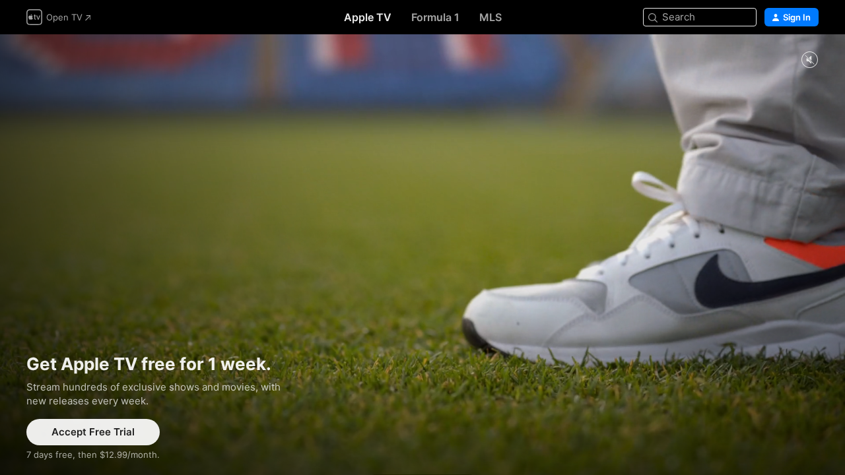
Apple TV (367, 17)
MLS (490, 17)
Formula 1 (435, 17)
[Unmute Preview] (809, 60)
